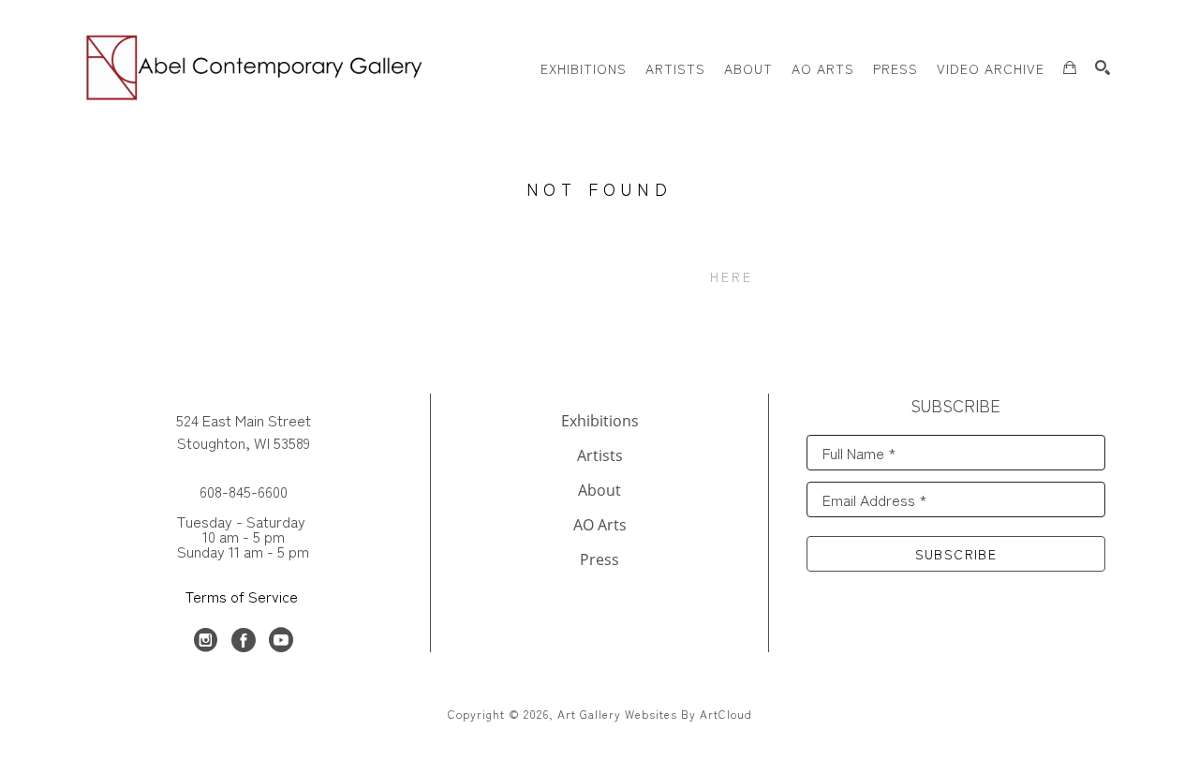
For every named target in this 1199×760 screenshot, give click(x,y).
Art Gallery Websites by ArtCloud (654, 714)
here (732, 276)
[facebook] (243, 640)
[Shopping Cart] (1069, 67)
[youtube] (281, 640)
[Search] (1102, 67)
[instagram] (206, 640)
